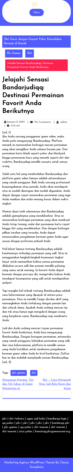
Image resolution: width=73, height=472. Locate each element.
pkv (4, 418)
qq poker (7, 423)
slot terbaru (16, 418)
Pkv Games (14, 53)
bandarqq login (57, 418)
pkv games (18, 373)
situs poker (25, 431)
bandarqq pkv (60, 423)
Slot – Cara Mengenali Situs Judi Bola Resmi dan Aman (55, 384)
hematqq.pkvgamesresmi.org (52, 431)
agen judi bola (36, 418)
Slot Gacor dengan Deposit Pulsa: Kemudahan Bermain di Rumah (33, 41)
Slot (29, 53)
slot (34, 373)
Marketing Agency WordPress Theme (29, 462)
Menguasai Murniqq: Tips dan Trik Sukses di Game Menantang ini (18, 384)
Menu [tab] (37, 12)
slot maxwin (41, 427)
